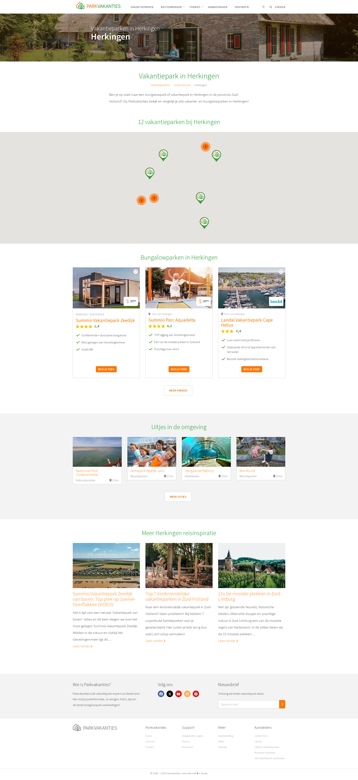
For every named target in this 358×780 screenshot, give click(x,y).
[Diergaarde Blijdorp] (206, 452)
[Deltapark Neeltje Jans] (151, 452)
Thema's (194, 7)
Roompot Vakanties (265, 752)
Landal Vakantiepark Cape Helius (247, 322)
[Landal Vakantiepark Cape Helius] (251, 287)
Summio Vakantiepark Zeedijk (105, 320)
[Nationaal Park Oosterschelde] (97, 452)
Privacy (185, 741)
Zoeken (279, 7)
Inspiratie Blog (225, 736)
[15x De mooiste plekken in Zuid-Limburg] (251, 565)
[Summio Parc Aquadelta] (179, 287)
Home (148, 736)
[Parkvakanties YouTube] (179, 693)
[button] (204, 223)
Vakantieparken (142, 7)
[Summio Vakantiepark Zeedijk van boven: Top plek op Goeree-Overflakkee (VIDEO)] (106, 565)
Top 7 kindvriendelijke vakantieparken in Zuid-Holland (176, 596)
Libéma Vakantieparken (267, 747)
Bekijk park (106, 369)
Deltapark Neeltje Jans (147, 470)
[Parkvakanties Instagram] (187, 693)
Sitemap (222, 747)
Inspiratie (242, 7)
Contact (149, 747)
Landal (258, 741)
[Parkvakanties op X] (170, 693)
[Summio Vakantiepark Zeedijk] (106, 287)
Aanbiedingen (217, 7)
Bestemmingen (171, 7)
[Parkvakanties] (106, 728)
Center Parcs (261, 736)
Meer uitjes (178, 496)
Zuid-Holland (182, 85)
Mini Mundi (247, 470)
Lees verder (82, 646)
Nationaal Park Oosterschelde (87, 472)
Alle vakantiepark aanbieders (270, 758)
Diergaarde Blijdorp (199, 470)
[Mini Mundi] (260, 452)
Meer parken (178, 390)
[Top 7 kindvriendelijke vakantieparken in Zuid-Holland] (179, 565)
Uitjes (221, 741)
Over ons (150, 741)
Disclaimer (187, 747)
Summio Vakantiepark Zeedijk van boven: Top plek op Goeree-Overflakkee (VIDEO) (104, 599)
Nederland (82, 314)
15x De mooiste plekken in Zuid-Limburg (249, 596)
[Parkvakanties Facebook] (161, 693)
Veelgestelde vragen (192, 736)
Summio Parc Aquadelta (171, 320)
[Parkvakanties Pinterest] (196, 693)
